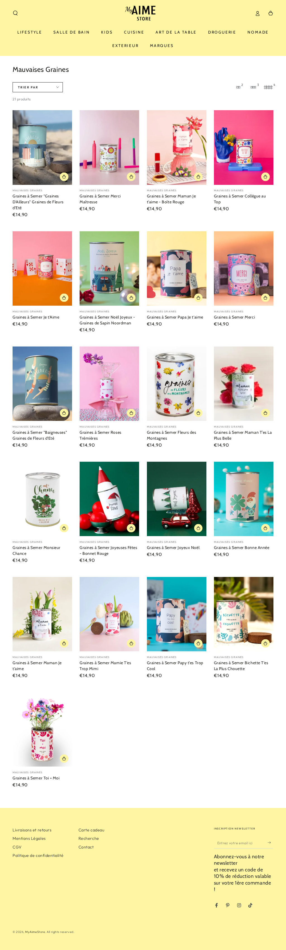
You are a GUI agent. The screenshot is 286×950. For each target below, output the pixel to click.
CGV (17, 847)
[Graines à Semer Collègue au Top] (243, 147)
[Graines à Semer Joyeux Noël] (176, 499)
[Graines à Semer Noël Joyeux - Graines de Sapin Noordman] (109, 268)
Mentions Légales (29, 838)
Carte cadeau (91, 830)
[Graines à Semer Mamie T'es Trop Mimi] (109, 614)
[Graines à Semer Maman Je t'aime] (42, 614)
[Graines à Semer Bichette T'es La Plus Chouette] (243, 614)
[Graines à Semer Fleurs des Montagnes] (176, 383)
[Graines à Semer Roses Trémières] (109, 383)
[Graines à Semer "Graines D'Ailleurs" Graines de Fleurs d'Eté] (42, 147)
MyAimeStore (35, 932)
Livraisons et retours (32, 830)
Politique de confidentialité (38, 855)
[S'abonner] (270, 842)
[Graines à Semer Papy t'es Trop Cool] (176, 614)
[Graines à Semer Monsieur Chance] (42, 499)
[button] (15, 13)
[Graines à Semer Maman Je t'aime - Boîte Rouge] (176, 147)
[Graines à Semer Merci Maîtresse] (109, 147)
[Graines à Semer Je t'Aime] (42, 268)
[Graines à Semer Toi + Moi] (42, 729)
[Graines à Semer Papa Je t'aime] (176, 268)
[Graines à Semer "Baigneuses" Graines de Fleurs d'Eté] (42, 383)
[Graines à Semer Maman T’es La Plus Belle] (243, 383)
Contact (86, 847)
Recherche (88, 838)
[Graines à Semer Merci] (243, 268)
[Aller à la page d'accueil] (143, 13)
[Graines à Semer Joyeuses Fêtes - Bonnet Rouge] (109, 499)
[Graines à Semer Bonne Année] (243, 499)
